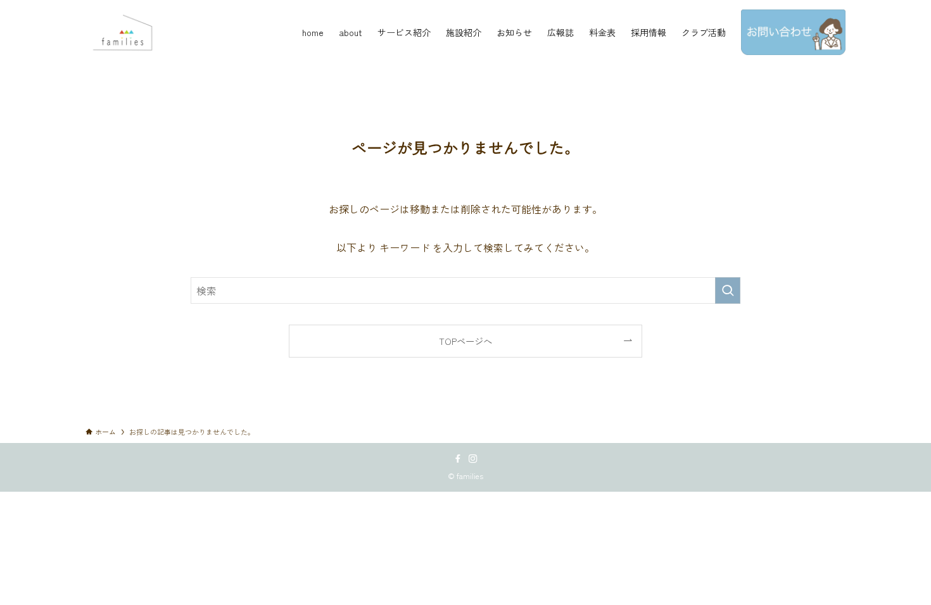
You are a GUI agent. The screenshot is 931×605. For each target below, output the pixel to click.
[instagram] (473, 459)
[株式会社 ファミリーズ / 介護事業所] (125, 32)
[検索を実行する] (727, 290)
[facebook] (458, 459)
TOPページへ (465, 340)
